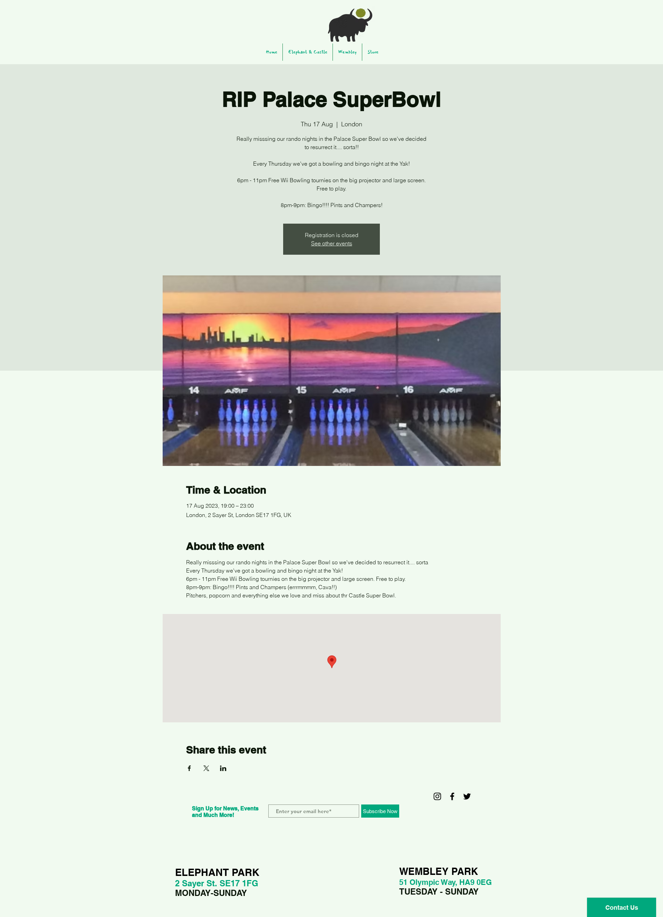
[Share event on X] (206, 768)
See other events (331, 243)
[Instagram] (437, 796)
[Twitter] (467, 796)
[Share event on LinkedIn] (223, 768)
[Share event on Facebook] (189, 768)
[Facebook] (452, 796)
